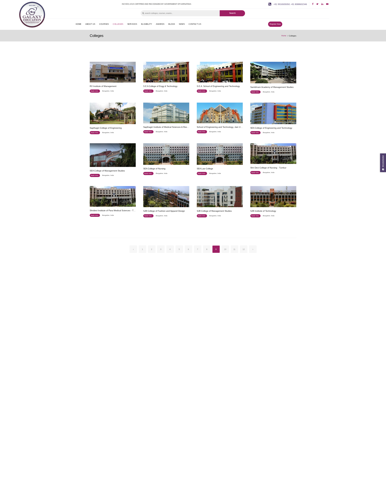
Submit (274, 60)
